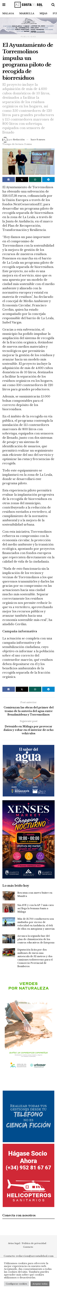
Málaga (8, 13)
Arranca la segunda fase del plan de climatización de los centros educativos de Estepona (35, 939)
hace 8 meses (38, 139)
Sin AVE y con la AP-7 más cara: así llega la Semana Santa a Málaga (35, 908)
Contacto (28, 1247)
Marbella (26, 13)
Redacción (19, 139)
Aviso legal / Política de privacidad (27, 1243)
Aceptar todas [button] (40, 1283)
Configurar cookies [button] (16, 1283)
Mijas (43, 13)
